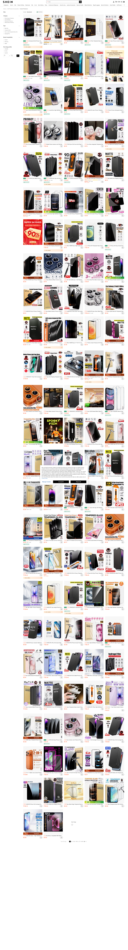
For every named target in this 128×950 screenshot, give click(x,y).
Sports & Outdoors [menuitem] (104, 5)
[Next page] (86, 841)
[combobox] (28, 12)
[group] (11, 18)
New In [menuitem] (11, 5)
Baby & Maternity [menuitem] (88, 5)
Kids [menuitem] (32, 5)
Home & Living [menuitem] (62, 5)
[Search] (80, 2)
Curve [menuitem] (35, 5)
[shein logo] (8, 1)
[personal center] (113, 2)
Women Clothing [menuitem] (20, 5)
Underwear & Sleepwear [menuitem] (53, 5)
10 (84, 841)
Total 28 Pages (63, 841)
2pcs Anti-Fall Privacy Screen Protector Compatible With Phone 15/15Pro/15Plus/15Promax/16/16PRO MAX (53, 76)
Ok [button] (17, 55)
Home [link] (4, 8)
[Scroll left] (122, 5)
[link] (116, 2)
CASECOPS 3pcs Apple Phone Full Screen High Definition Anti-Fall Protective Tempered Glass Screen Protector (53, 607)
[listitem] (33, 31)
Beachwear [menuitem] (27, 5)
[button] (121, 2)
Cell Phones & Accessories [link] (13, 8)
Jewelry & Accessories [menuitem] (71, 5)
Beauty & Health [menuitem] (80, 5)
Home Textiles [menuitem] (112, 5)
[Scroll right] (124, 5)
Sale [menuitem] (15, 5)
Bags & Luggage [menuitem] (96, 5)
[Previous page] (68, 841)
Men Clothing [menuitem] (40, 5)
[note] (26, 44)
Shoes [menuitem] (46, 5)
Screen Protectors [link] (24, 8)
